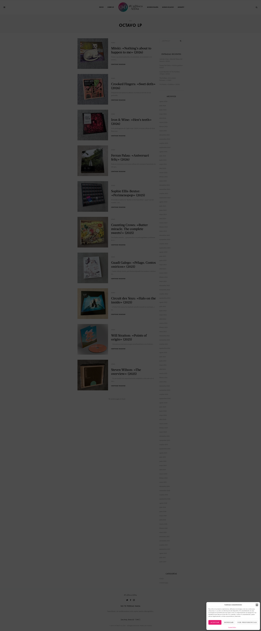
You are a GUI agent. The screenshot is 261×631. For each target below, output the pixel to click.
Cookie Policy (232, 627)
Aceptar (215, 622)
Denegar (229, 622)
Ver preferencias (247, 622)
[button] (257, 605)
